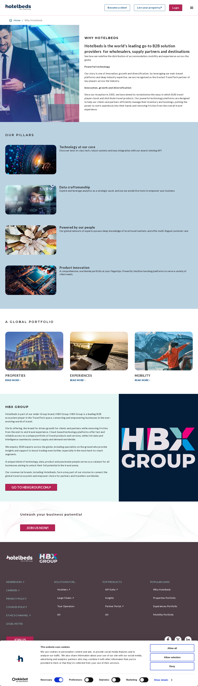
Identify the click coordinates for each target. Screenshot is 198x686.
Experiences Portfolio (165, 606)
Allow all (172, 648)
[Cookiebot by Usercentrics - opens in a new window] (20, 680)
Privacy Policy (16, 598)
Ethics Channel (17, 615)
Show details (161, 680)
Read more (12, 380)
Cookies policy (16, 606)
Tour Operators (65, 606)
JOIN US (20, 640)
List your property (148, 7)
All (58, 614)
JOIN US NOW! (37, 528)
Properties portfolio (164, 597)
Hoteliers (62, 589)
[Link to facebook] (167, 639)
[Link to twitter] (177, 639)
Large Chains (64, 597)
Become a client (117, 7)
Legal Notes (14, 623)
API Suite (110, 589)
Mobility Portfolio (163, 614)
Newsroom (14, 581)
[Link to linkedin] (188, 639)
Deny (172, 666)
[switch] (88, 679)
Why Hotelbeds (162, 589)
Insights (109, 597)
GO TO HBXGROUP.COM (30, 487)
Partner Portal (113, 606)
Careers (11, 590)
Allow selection (172, 657)
